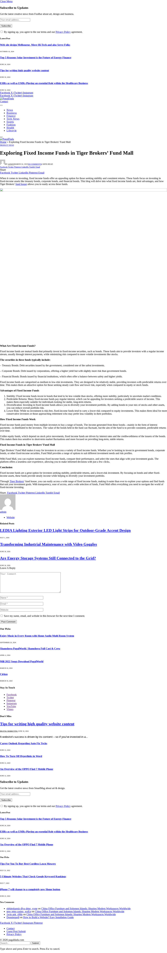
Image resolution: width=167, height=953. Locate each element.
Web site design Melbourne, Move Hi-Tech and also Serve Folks (35, 44)
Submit (35, 943)
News (10, 110)
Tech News (13, 118)
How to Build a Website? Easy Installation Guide (48, 917)
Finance (11, 115)
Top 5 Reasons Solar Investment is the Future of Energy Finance (35, 57)
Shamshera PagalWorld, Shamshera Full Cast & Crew (30, 648)
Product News (7, 145)
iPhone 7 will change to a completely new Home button (30, 889)
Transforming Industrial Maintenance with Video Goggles (48, 544)
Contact (4, 101)
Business (12, 113)
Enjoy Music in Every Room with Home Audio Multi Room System (37, 635)
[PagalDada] (7, 98)
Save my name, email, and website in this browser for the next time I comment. (44, 615)
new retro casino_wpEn (19, 911)
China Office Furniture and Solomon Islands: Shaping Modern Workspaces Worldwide (86, 908)
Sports (10, 121)
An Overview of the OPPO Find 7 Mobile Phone (26, 769)
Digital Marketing (9, 731)
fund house (21, 184)
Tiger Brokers (17, 481)
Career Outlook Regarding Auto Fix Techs (23, 743)
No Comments (34, 164)
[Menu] (1, 105)
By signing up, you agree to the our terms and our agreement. (43, 32)
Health (10, 127)
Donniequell (13, 917)
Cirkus (4, 674)
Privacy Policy (63, 32)
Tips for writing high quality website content (24, 70)
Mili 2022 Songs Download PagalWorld (21, 661)
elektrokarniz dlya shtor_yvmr (22, 908)
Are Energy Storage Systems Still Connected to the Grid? (48, 558)
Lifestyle (12, 130)
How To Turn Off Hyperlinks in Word (21, 756)
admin (11, 164)
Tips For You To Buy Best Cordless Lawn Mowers (28, 863)
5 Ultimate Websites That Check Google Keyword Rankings (33, 876)
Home (3, 142)
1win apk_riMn (15, 914)
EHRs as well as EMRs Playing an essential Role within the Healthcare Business (44, 83)
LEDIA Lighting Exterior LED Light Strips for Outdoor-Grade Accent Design (65, 530)
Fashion (11, 124)
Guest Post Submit (16, 931)
